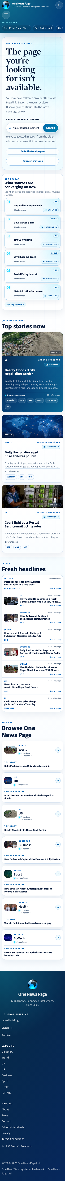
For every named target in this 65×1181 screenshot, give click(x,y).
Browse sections (33, 161)
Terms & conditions (13, 1139)
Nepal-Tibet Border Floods (16, 28)
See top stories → (15, 304)
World (23, 749)
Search (50, 128)
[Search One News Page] (59, 5)
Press (5, 1115)
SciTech (19, 938)
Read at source (55, 588)
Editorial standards (13, 1127)
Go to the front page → (33, 151)
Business (25, 845)
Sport (18, 874)
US (21, 813)
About (5, 1109)
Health (23, 906)
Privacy (6, 1133)
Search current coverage (22, 119)
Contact (6, 1121)
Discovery (7, 1052)
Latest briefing (10, 1020)
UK (16, 781)
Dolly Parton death (43, 28)
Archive (6, 1035)
